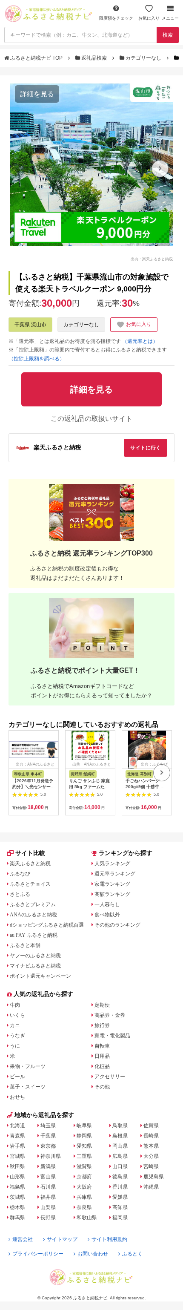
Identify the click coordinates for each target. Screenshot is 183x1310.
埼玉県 (48, 1125)
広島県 (120, 1156)
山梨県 (48, 1207)
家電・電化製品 (112, 1035)
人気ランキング (112, 863)
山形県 (17, 1176)
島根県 (120, 1135)
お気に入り (149, 18)
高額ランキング (112, 894)
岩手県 (17, 1146)
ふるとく (132, 1254)
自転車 (102, 1045)
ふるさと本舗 (25, 945)
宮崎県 (151, 1166)
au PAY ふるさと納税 (33, 935)
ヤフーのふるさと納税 (35, 955)
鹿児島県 (153, 1176)
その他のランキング (117, 924)
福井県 (48, 1197)
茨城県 (17, 1197)
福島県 (17, 1186)
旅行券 (102, 1025)
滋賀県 (84, 1166)
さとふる (20, 894)
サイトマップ (62, 1239)
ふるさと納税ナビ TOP (36, 58)
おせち (17, 1097)
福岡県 (120, 1217)
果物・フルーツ (28, 1066)
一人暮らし (107, 904)
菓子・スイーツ (28, 1086)
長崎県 (151, 1135)
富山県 (48, 1176)
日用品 (102, 1056)
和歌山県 (87, 1217)
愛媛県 (120, 1197)
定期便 (102, 1005)
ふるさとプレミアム (33, 904)
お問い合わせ (92, 1254)
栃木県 (17, 1207)
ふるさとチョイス (30, 884)
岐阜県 (84, 1125)
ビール (17, 1076)
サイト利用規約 (109, 1239)
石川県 (48, 1186)
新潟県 (48, 1166)
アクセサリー (109, 1076)
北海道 (17, 1125)
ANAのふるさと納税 (33, 914)
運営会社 (22, 1239)
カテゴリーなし (143, 58)
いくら (17, 1015)
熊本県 (151, 1146)
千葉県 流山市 (30, 325)
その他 (102, 1086)
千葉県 (48, 1135)
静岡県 (84, 1135)
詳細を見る (37, 94)
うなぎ (17, 1035)
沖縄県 (151, 1186)
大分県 (151, 1156)
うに (15, 1045)
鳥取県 (120, 1125)
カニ (15, 1025)
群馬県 (17, 1217)
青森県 (17, 1135)
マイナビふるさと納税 (35, 965)
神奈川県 (50, 1156)
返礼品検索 (94, 58)
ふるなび (20, 873)
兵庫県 (84, 1197)
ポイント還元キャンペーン (40, 976)
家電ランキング (112, 884)
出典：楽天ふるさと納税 (152, 258)
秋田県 (17, 1166)
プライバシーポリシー (37, 1254)
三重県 (84, 1156)
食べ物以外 (107, 914)
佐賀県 (151, 1125)
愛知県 (84, 1146)
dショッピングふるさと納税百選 (47, 924)
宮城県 (17, 1156)
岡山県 (120, 1146)
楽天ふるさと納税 (30, 863)
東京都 (48, 1146)
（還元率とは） (140, 341)
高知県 (120, 1207)
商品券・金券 (109, 1015)
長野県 (48, 1217)
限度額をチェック (116, 18)
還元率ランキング (114, 873)
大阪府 (84, 1186)
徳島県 (120, 1176)
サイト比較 (30, 852)
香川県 (120, 1186)
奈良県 (84, 1207)
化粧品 (102, 1066)
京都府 (84, 1176)
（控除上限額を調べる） (37, 359)
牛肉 (15, 1005)
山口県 (120, 1166)
